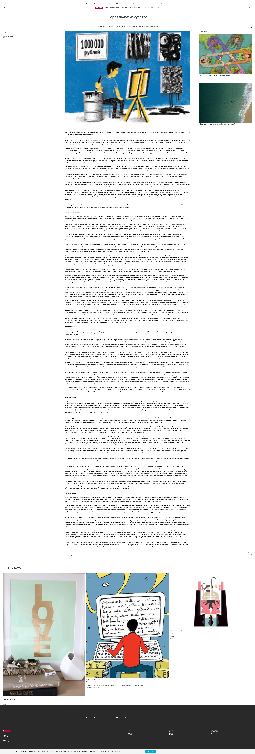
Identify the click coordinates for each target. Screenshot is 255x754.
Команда (118, 7)
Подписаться (99, 7)
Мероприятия (131, 734)
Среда (131, 7)
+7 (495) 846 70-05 (215, 731)
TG (248, 27)
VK (251, 27)
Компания (112, 7)
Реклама (130, 731)
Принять (150, 751)
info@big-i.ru (214, 733)
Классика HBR (139, 7)
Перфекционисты (149, 7)
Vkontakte (171, 733)
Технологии (125, 7)
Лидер (106, 7)
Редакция (130, 733)
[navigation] (124, 8)
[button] (157, 7)
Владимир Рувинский (8, 36)
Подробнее (117, 751)
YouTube (171, 734)
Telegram (171, 731)
